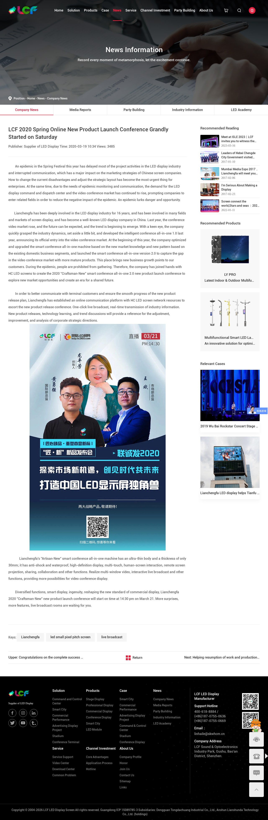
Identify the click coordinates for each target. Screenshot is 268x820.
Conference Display (98, 717)
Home (58, 10)
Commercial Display (99, 711)
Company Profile (130, 757)
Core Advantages (97, 757)
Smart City (59, 709)
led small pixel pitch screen (70, 637)
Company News (57, 98)
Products (90, 10)
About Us (206, 10)
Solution (73, 10)
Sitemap (125, 781)
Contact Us (127, 775)
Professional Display (99, 705)
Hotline (91, 769)
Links (123, 787)
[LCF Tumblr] (34, 723)
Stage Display (95, 699)
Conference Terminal (65, 742)
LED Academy (162, 723)
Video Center (60, 763)
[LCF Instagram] (23, 713)
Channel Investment (155, 10)
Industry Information (166, 717)
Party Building (184, 10)
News (117, 10)
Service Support (62, 757)
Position (20, 98)
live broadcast (111, 637)
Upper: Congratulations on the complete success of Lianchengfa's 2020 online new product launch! (46, 657)
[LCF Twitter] (12, 723)
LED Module (94, 729)
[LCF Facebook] (12, 713)
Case (105, 10)
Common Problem (64, 775)
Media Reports (162, 705)
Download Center (63, 769)
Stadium (58, 736)
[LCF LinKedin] (34, 713)
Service (130, 10)
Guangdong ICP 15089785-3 (119, 810)
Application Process (99, 763)
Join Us (125, 769)
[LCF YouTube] (23, 723)
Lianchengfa (30, 637)
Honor (124, 763)
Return (137, 658)
